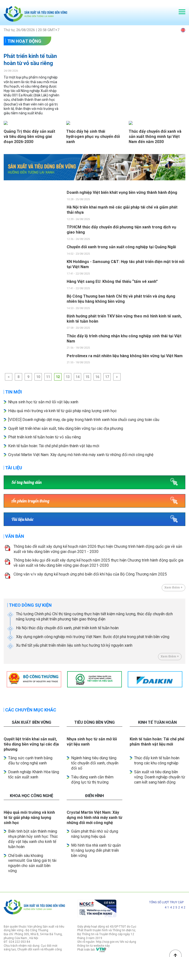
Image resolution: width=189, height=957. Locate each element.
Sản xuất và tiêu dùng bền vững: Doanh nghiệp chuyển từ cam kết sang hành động (159, 777)
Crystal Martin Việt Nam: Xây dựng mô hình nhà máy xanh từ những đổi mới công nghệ (80, 454)
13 (68, 377)
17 (107, 377)
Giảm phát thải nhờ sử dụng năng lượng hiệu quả (94, 834)
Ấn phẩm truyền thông (30, 501)
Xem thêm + (173, 587)
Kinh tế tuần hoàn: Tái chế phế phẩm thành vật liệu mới (53, 446)
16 (97, 377)
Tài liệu (13, 467)
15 (87, 377)
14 (77, 377)
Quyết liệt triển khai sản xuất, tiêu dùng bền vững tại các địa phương (66, 428)
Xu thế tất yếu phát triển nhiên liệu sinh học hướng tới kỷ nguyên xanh (74, 645)
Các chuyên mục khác (30, 709)
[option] (94, 167)
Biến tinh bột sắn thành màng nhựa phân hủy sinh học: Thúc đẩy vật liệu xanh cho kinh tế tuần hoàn (33, 839)
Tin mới (13, 391)
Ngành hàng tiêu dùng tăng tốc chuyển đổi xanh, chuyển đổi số (94, 763)
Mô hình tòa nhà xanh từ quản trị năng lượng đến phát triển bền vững (96, 850)
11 (48, 377)
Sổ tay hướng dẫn (26, 482)
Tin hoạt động (24, 41)
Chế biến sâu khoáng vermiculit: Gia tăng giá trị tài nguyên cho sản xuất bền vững (32, 863)
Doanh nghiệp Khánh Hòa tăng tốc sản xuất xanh (33, 774)
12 (58, 377)
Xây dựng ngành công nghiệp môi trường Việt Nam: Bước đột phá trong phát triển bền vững (92, 636)
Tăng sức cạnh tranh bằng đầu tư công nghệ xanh (30, 760)
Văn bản (14, 536)
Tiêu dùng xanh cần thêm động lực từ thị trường (92, 780)
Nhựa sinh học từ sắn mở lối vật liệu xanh (43, 402)
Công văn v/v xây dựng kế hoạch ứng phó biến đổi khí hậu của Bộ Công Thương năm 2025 (90, 574)
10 (38, 377)
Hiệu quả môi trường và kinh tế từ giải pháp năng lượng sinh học (62, 410)
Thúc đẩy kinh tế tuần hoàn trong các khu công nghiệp (156, 760)
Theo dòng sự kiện (30, 605)
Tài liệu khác (22, 519)
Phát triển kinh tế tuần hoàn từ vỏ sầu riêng (30, 59)
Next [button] (182, 679)
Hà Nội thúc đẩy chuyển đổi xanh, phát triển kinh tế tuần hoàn (67, 628)
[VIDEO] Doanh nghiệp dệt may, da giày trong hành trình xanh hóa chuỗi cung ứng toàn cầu (83, 419)
